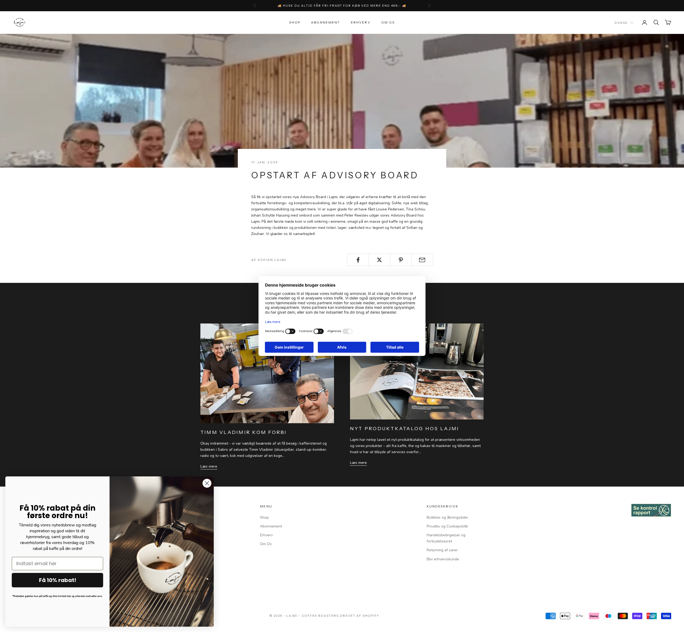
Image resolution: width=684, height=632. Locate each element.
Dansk (621, 23)
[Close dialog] (207, 483)
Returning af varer (442, 550)
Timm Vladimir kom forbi (243, 432)
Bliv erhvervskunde (443, 559)
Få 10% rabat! (57, 580)
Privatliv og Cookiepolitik (447, 526)
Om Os (388, 22)
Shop (294, 22)
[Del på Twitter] (379, 260)
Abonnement (325, 22)
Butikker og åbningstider (447, 517)
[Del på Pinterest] (400, 260)
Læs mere (208, 466)
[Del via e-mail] (422, 260)
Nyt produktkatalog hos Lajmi (404, 428)
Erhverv (361, 22)
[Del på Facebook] (357, 260)
